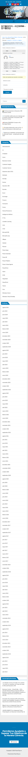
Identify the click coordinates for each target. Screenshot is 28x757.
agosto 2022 (5, 393)
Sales (3, 271)
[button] (25, 21)
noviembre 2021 (6, 425)
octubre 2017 (5, 529)
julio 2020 (4, 482)
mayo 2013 (5, 668)
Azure (3, 157)
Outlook (4, 243)
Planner (4, 246)
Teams (4, 285)
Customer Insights (6, 164)
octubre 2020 (5, 471)
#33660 (23, 53)
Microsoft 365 (5, 232)
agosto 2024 (5, 307)
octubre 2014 (5, 621)
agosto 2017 (5, 536)
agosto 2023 (5, 350)
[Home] (2, 21)
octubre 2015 (5, 600)
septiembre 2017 (6, 532)
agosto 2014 (5, 629)
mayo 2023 (5, 361)
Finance (4, 200)
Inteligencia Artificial (7, 214)
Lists (3, 225)
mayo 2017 (5, 546)
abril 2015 (4, 611)
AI (2, 150)
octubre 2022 (5, 386)
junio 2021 (5, 443)
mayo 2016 (5, 586)
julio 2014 (4, 632)
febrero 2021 (5, 457)
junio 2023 (5, 357)
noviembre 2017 (6, 525)
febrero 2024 (5, 329)
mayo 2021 (5, 446)
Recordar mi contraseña (8, 89)
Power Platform (6, 260)
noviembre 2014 (6, 618)
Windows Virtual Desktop (8, 296)
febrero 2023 (5, 371)
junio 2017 (5, 543)
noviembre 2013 (6, 646)
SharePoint (5, 282)
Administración (6, 146)
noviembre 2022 (6, 382)
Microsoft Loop (6, 235)
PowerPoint (5, 268)
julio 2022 (4, 396)
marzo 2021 (5, 454)
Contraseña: (5, 85)
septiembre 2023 (6, 346)
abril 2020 (4, 486)
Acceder (7, 92)
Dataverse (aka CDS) (7, 171)
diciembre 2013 (6, 643)
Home (3, 37)
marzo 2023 (5, 368)
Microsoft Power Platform (12, 37)
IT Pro (3, 218)
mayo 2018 (5, 507)
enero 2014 (5, 639)
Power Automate (6, 253)
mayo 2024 (5, 318)
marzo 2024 (5, 325)
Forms (4, 207)
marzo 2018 (5, 511)
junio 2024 (5, 314)
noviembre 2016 (6, 564)
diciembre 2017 (6, 521)
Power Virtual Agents (7, 264)
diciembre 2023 (6, 336)
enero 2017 (5, 561)
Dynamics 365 (6, 185)
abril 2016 (4, 589)
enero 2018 (5, 518)
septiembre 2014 (6, 625)
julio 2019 (4, 496)
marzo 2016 (5, 593)
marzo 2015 (5, 614)
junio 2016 (5, 582)
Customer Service (6, 168)
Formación (5, 203)
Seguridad (5, 278)
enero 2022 (5, 418)
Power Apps (20, 37)
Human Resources (7, 210)
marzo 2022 (5, 411)
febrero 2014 (5, 636)
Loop (3, 228)
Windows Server (6, 293)
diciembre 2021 (6, 421)
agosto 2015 (5, 604)
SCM (3, 275)
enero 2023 (5, 375)
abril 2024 (4, 321)
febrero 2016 (5, 596)
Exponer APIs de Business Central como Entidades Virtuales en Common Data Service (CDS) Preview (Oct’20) (13, 700)
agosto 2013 (5, 657)
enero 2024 (5, 332)
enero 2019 (5, 500)
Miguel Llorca (5, 705)
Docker (4, 182)
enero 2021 (5, 461)
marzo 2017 (5, 554)
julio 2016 (4, 579)
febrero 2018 (5, 514)
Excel (3, 193)
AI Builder (4, 153)
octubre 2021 (5, 429)
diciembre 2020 (6, 464)
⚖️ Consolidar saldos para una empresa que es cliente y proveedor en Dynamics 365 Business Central (13, 117)
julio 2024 (4, 311)
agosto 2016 (5, 575)
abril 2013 (4, 671)
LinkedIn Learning (6, 221)
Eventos (4, 189)
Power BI (4, 257)
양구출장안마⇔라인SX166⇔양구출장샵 (14, 40)
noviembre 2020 (6, 468)
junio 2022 (5, 400)
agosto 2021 (5, 436)
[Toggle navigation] (14, 21)
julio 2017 (4, 539)
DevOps (4, 178)
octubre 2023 (5, 343)
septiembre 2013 (6, 654)
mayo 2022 (5, 404)
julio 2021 (4, 439)
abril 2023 (4, 364)
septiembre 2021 (6, 432)
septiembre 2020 (6, 475)
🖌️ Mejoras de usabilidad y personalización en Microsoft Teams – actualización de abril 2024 (13, 134)
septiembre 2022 (6, 389)
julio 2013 (4, 661)
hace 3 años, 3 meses (18, 43)
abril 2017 (4, 550)
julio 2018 (4, 504)
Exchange (4, 196)
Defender (4, 175)
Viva (3, 289)
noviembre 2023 (6, 339)
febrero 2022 (5, 414)
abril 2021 (4, 450)
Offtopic (4, 239)
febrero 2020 (5, 489)
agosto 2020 (5, 479)
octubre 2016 (5, 568)
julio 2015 (4, 607)
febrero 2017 (5, 557)
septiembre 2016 (6, 571)
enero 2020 (5, 493)
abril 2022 (4, 407)
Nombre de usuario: (6, 80)
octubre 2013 (5, 650)
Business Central (6, 160)
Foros (6, 37)
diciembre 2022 (6, 379)
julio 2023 (4, 354)
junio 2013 (5, 664)
